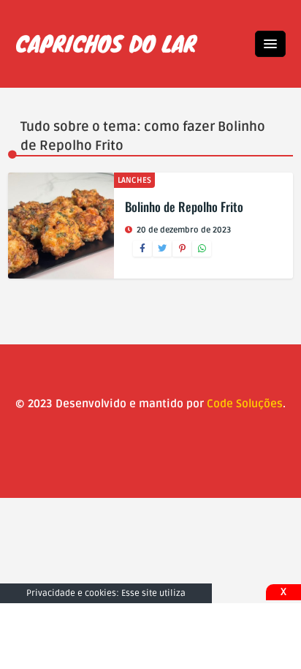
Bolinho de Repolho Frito (184, 206)
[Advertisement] (150, 636)
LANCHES (134, 180)
